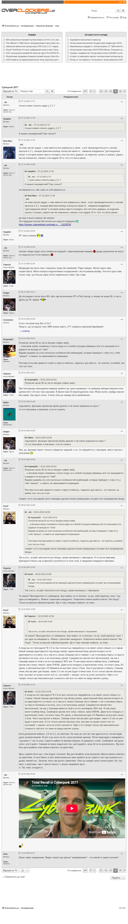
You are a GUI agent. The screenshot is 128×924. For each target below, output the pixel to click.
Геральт (7, 264)
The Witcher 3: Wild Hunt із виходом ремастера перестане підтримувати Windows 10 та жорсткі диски (33, 43)
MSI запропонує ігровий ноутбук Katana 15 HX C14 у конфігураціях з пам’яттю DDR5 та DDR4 (33, 40)
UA (120, 2)
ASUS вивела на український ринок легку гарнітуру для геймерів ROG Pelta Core (33, 60)
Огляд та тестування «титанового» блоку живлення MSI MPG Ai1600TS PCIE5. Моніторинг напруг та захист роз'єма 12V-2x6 (97, 60)
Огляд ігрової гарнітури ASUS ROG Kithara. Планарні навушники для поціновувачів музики (97, 50)
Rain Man (7, 141)
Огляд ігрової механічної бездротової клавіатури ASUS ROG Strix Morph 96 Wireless (97, 43)
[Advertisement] (64, 74)
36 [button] (120, 91)
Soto (5, 854)
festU (5, 506)
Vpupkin (7, 119)
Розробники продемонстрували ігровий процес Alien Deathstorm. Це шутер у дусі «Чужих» (33, 56)
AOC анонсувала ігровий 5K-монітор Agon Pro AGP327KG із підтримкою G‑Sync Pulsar (33, 53)
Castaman (8, 320)
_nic (5, 102)
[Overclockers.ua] (28, 11)
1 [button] (94, 91)
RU (124, 2)
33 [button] (106, 91)
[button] (85, 91)
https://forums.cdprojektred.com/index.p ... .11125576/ (45, 224)
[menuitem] (123, 17)
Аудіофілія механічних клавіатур (85, 40)
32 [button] (101, 91)
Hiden (6, 402)
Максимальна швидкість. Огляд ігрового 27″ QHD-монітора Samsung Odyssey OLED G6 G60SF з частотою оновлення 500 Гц (97, 46)
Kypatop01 (8, 339)
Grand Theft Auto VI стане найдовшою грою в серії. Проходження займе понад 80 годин (33, 50)
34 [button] (111, 91)
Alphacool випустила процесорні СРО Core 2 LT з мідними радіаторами (33, 46)
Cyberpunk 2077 (10, 87)
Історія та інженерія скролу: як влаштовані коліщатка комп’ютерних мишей (97, 56)
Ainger (6, 293)
